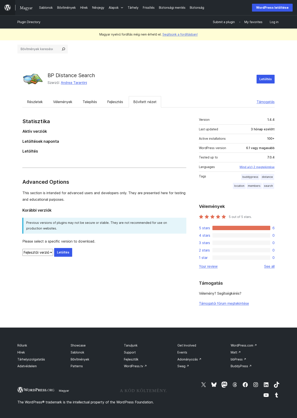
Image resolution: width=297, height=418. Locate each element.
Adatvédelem (27, 366)
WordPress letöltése (272, 7)
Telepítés (90, 102)
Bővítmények (80, 359)
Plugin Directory (28, 22)
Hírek (21, 352)
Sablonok (77, 352)
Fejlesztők (131, 359)
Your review (208, 266)
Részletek (35, 102)
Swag (183, 366)
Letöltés (265, 79)
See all (269, 266)
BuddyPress (241, 366)
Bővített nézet (145, 102)
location (239, 185)
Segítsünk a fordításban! (180, 34)
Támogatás (266, 102)
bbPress (238, 359)
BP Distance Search (71, 75)
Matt (236, 352)
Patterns (77, 366)
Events (182, 352)
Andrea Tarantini (74, 82)
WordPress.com (244, 345)
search (268, 185)
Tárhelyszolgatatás (31, 359)
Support (130, 352)
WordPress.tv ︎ (135, 366)
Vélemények (62, 102)
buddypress (250, 176)
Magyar (64, 390)
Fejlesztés (115, 102)
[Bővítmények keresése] (63, 49)
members (254, 185)
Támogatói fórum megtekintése (224, 303)
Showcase (78, 345)
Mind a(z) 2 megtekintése (257, 167)
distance (267, 176)
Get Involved (186, 345)
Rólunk (22, 345)
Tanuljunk (131, 345)
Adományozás (189, 359)
